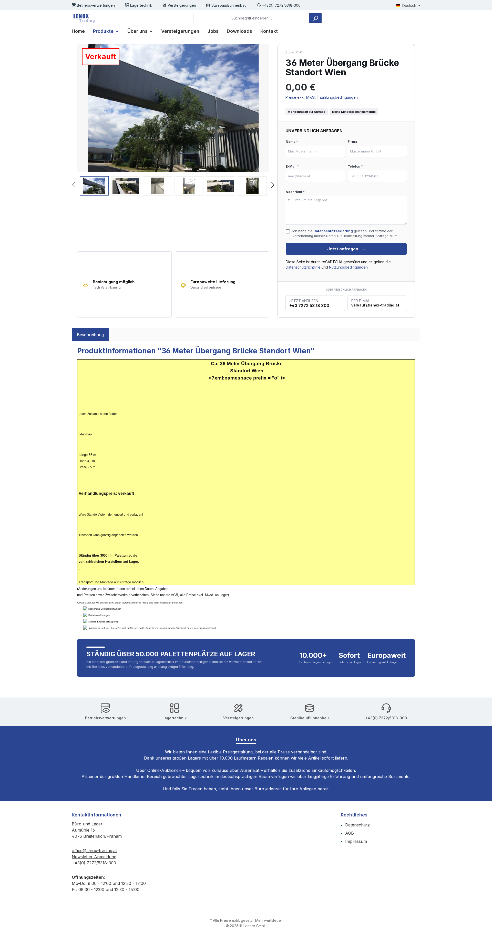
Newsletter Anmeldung (94, 856)
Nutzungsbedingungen (348, 267)
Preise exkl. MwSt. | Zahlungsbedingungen (321, 97)
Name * (292, 142)
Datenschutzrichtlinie (303, 267)
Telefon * (355, 166)
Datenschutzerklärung (333, 231)
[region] (173, 120)
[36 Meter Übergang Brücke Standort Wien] (173, 108)
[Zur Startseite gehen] (83, 18)
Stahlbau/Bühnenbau (229, 5)
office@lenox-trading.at (94, 850)
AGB (349, 833)
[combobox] (251, 18)
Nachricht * (295, 192)
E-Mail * (292, 166)
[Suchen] (315, 18)
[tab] (90, 334)
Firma (352, 142)
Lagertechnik (141, 5)
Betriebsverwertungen (96, 5)
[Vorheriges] (74, 185)
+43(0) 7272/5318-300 (281, 5)
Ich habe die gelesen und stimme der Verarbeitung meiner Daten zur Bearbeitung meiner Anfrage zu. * (344, 233)
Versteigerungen (182, 5)
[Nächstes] (272, 185)
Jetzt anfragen (346, 248)
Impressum (356, 841)
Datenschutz (357, 824)
